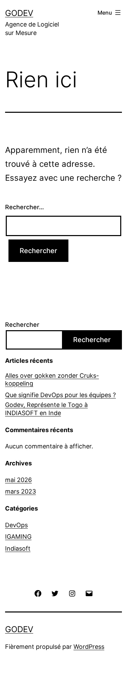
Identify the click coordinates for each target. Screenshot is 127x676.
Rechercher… (24, 207)
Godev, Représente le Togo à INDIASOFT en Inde (46, 408)
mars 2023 (20, 491)
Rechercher (22, 324)
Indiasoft (17, 548)
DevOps (16, 525)
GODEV (19, 13)
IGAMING (18, 536)
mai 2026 (18, 479)
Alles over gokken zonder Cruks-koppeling (52, 379)
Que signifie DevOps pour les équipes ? (60, 394)
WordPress (88, 646)
